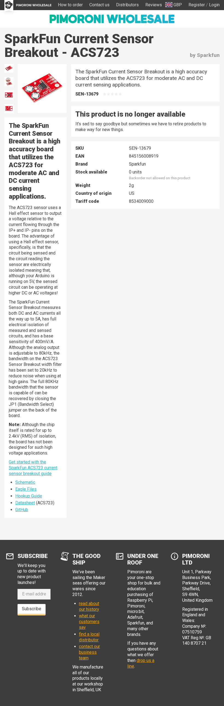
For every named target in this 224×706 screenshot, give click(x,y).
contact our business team (89, 652)
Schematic (25, 482)
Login (214, 4)
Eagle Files (26, 489)
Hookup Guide (28, 496)
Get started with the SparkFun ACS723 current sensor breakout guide (33, 467)
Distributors (127, 4)
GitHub (21, 509)
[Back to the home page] (112, 19)
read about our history (89, 606)
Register (196, 4)
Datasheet (25, 502)
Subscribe (31, 608)
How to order (70, 4)
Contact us (99, 4)
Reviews (153, 4)
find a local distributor (89, 637)
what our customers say (89, 621)
